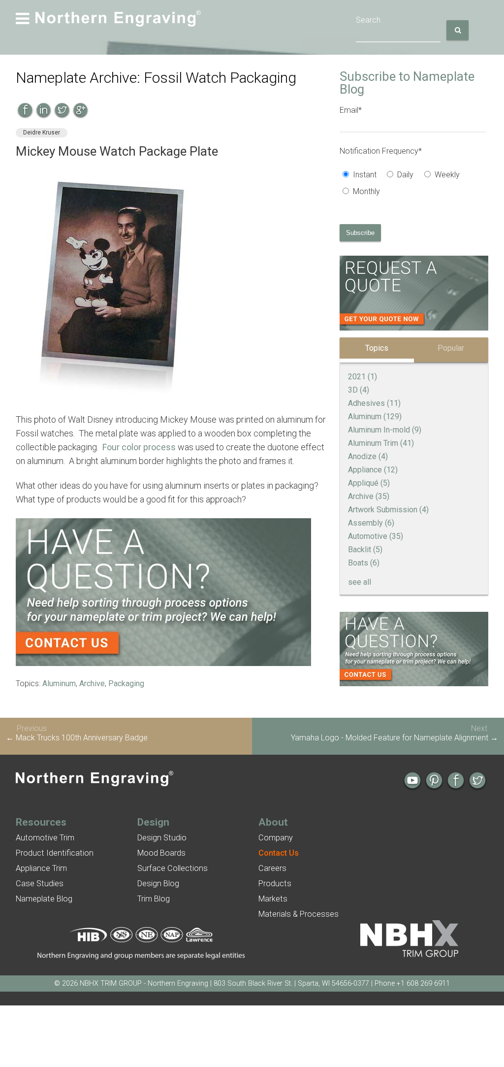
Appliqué (369, 483)
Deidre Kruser (41, 132)
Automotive (375, 536)
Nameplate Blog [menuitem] (44, 898)
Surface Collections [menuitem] (172, 868)
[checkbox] (413, 184)
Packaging (126, 683)
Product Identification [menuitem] (55, 853)
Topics (376, 348)
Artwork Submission (388, 509)
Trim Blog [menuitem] (153, 898)
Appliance (373, 469)
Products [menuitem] (274, 883)
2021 (362, 376)
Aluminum (59, 683)
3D (358, 390)
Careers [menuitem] (272, 868)
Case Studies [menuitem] (39, 883)
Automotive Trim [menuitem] (45, 837)
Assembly (371, 523)
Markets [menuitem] (272, 898)
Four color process (139, 447)
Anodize (368, 456)
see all (359, 582)
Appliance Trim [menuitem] (41, 868)
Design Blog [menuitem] (158, 883)
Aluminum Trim (381, 443)
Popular (451, 348)
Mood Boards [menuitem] (161, 853)
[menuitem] (278, 853)
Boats (363, 562)
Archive (92, 683)
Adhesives (374, 403)
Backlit (365, 549)
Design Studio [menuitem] (162, 837)
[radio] (362, 175)
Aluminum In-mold (384, 429)
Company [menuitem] (275, 837)
